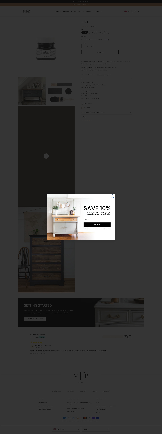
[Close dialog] (112, 196)
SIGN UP (97, 225)
